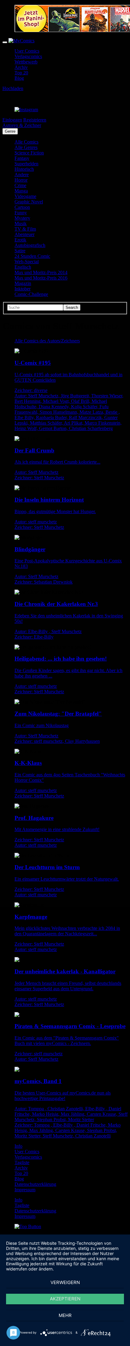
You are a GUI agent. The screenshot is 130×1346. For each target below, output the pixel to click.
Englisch (23, 267)
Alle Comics (26, 141)
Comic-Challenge (31, 294)
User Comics (27, 50)
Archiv (21, 67)
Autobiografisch (30, 245)
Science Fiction (29, 152)
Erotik (20, 239)
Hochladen (12, 88)
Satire (20, 250)
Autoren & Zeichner (21, 125)
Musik (21, 223)
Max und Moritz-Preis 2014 (41, 272)
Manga (21, 190)
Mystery (22, 218)
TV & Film (25, 228)
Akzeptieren (65, 1299)
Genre (10, 131)
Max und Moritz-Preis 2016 (41, 277)
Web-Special (27, 261)
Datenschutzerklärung (35, 1184)
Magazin (23, 283)
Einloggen (12, 119)
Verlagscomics (28, 56)
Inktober (23, 288)
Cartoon (22, 207)
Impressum (25, 1189)
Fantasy (22, 158)
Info (18, 1146)
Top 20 (21, 72)
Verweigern (65, 1282)
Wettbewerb (26, 61)
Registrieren (34, 119)
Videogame (25, 196)
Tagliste (22, 1162)
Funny (21, 212)
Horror (21, 180)
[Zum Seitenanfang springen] (28, 1226)
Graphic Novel (29, 201)
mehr (65, 1315)
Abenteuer (24, 234)
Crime (20, 185)
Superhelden (26, 163)
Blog (19, 78)
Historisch (24, 169)
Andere (22, 174)
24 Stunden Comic (32, 256)
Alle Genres (26, 147)
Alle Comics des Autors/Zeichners (47, 340)
